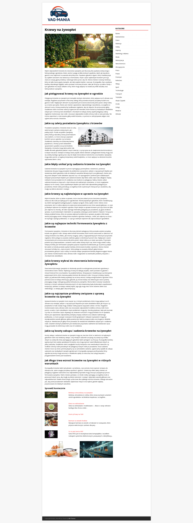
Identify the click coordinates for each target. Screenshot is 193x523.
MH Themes (72, 518)
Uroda (117, 104)
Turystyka (118, 97)
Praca (117, 70)
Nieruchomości (120, 64)
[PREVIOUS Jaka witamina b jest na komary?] (61, 475)
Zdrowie (118, 114)
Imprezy (118, 50)
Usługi (117, 107)
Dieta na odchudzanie (76, 403)
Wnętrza (118, 111)
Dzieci (117, 40)
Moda (117, 57)
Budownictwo (119, 37)
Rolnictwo (118, 80)
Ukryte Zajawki (120, 101)
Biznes (117, 33)
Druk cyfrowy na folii (76, 414)
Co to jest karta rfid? (76, 431)
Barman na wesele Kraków (78, 421)
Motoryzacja (119, 60)
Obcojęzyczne (120, 67)
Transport (118, 94)
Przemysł (118, 77)
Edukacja (118, 43)
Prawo (117, 74)
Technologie (119, 90)
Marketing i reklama (121, 54)
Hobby (117, 47)
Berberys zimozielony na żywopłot (81, 393)
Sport (117, 87)
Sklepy (117, 84)
